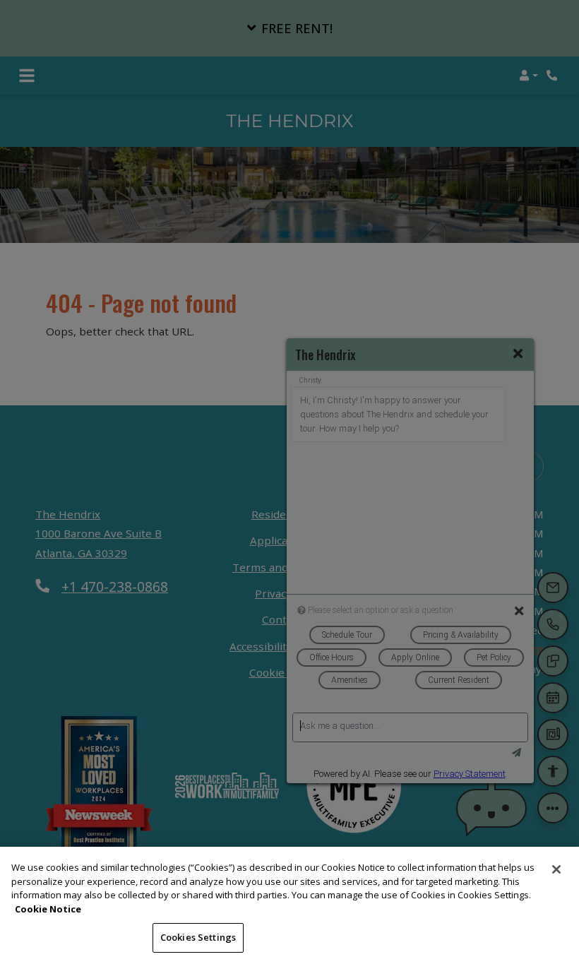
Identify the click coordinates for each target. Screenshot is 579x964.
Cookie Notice (48, 909)
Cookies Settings (198, 937)
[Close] (556, 869)
